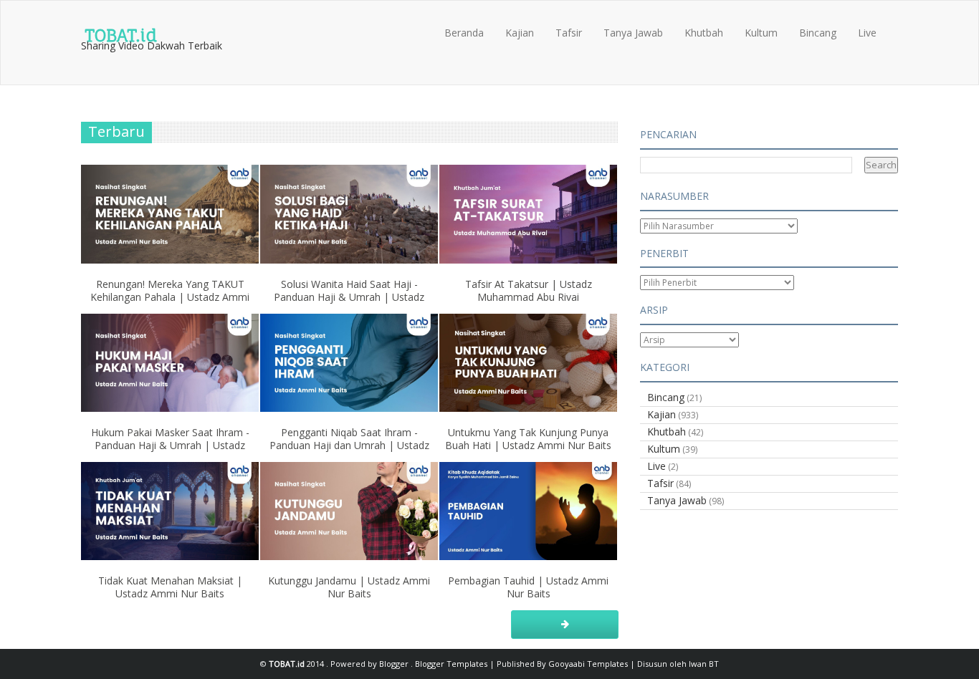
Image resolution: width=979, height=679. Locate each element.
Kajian (519, 32)
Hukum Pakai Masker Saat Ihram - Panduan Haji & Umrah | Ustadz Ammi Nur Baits (170, 445)
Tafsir (568, 32)
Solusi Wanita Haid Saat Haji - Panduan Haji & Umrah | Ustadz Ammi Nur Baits (349, 297)
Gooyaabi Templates (588, 663)
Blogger (395, 663)
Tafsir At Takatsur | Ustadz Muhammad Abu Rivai (528, 290)
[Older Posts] (565, 624)
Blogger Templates (452, 663)
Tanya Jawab (633, 32)
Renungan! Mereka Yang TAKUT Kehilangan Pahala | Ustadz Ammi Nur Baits (169, 297)
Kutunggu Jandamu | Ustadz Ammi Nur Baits (349, 587)
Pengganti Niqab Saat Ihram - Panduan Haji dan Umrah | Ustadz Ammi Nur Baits (349, 445)
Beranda (464, 32)
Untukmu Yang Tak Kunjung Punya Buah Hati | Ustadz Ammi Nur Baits (528, 438)
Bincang (817, 32)
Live (867, 32)
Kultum (761, 32)
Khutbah (703, 32)
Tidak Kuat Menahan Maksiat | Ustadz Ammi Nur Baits (170, 587)
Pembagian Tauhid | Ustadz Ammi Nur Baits (528, 587)
